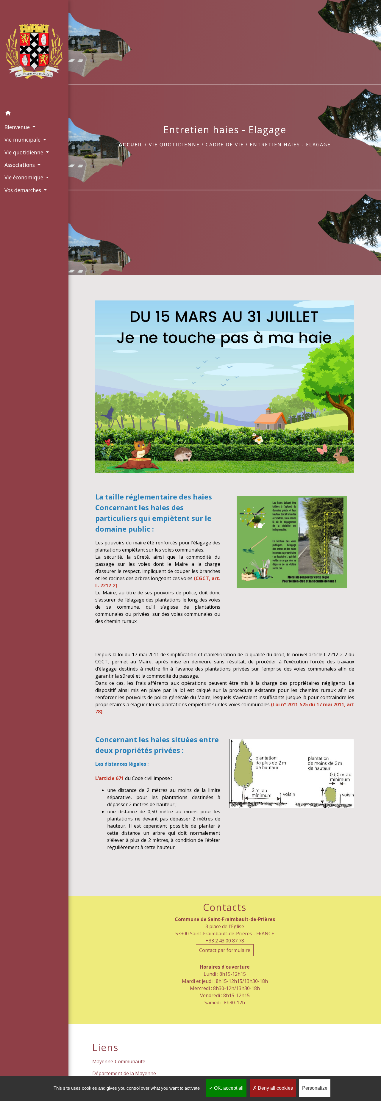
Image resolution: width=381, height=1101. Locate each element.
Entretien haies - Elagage (290, 144)
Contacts (224, 907)
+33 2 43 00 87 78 (225, 940)
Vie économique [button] (24, 177)
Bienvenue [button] (17, 127)
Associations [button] (20, 164)
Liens (105, 1047)
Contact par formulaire (224, 950)
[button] (34, 114)
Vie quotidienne (174, 144)
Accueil (131, 144)
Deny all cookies (275, 1088)
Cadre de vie (225, 144)
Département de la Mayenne (124, 1073)
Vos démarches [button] (23, 190)
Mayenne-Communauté (118, 1061)
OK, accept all (228, 1088)
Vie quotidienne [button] (24, 152)
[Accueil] (34, 53)
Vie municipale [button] (23, 139)
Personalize (314, 1088)
